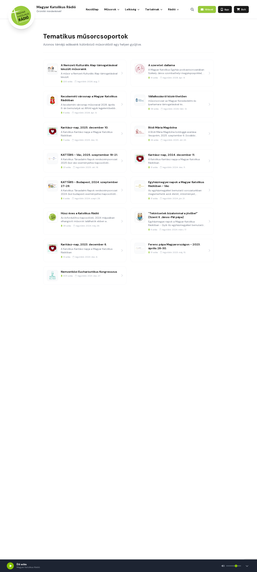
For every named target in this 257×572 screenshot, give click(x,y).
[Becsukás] (247, 566)
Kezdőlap (92, 9)
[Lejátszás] (10, 565)
